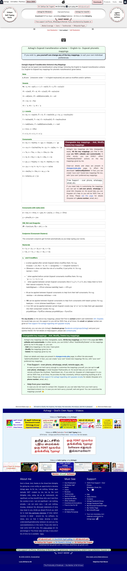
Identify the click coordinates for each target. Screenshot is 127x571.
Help (120, 2)
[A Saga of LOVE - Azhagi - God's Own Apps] (63, 2)
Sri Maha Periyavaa (71, 512)
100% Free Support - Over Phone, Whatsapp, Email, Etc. (96, 486)
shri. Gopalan (98, 319)
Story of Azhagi (70, 496)
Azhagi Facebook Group (95, 501)
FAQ (88, 494)
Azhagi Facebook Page (95, 503)
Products (107, 2)
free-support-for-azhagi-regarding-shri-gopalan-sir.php (49, 323)
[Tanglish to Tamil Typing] (68, 428)
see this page (87, 196)
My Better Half (70, 485)
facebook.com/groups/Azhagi (76, 328)
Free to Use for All (71, 505)
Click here (73, 435)
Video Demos (91, 497)
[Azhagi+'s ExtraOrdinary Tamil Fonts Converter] (104, 428)
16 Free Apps (43, 16)
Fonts (115, 2)
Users (67, 490)
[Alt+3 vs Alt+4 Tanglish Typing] (86, 428)
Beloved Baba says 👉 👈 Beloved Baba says (63, 407)
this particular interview (37, 513)
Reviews (68, 492)
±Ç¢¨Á (117, 15)
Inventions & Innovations (73, 503)
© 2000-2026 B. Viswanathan (29, 557)
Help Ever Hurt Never (100, 562)
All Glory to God (83, 16)
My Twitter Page (92, 508)
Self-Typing (9, 15)
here (42, 534)
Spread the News (71, 498)
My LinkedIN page (93, 510)
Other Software (70, 501)
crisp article (47, 528)
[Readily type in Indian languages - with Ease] (11, 471)
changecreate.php (74, 168)
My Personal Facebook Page (97, 505)
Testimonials (69, 494)
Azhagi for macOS (82, 12)
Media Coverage (47, 26)
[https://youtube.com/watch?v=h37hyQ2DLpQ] (101, 471)
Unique (10, 12)
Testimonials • (68, 26)
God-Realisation (70, 483)
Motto (67, 487)
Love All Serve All (25, 562)
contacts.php (71, 331)
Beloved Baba (69, 510)
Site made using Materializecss (97, 557)
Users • (59, 26)
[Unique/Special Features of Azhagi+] (14, 428)
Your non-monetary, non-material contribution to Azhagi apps (96, 516)
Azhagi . (7, 2)
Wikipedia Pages (79, 26)
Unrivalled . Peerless (17, 2)
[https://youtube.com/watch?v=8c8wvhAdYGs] (83, 471)
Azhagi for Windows (44, 12)
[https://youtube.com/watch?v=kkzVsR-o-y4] (65, 471)
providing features (63, 16)
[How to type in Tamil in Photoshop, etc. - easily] (50, 428)
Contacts (90, 499)
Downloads (97, 2)
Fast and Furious (63, 12)
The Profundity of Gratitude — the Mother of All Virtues (63, 565)
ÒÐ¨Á (117, 13)
